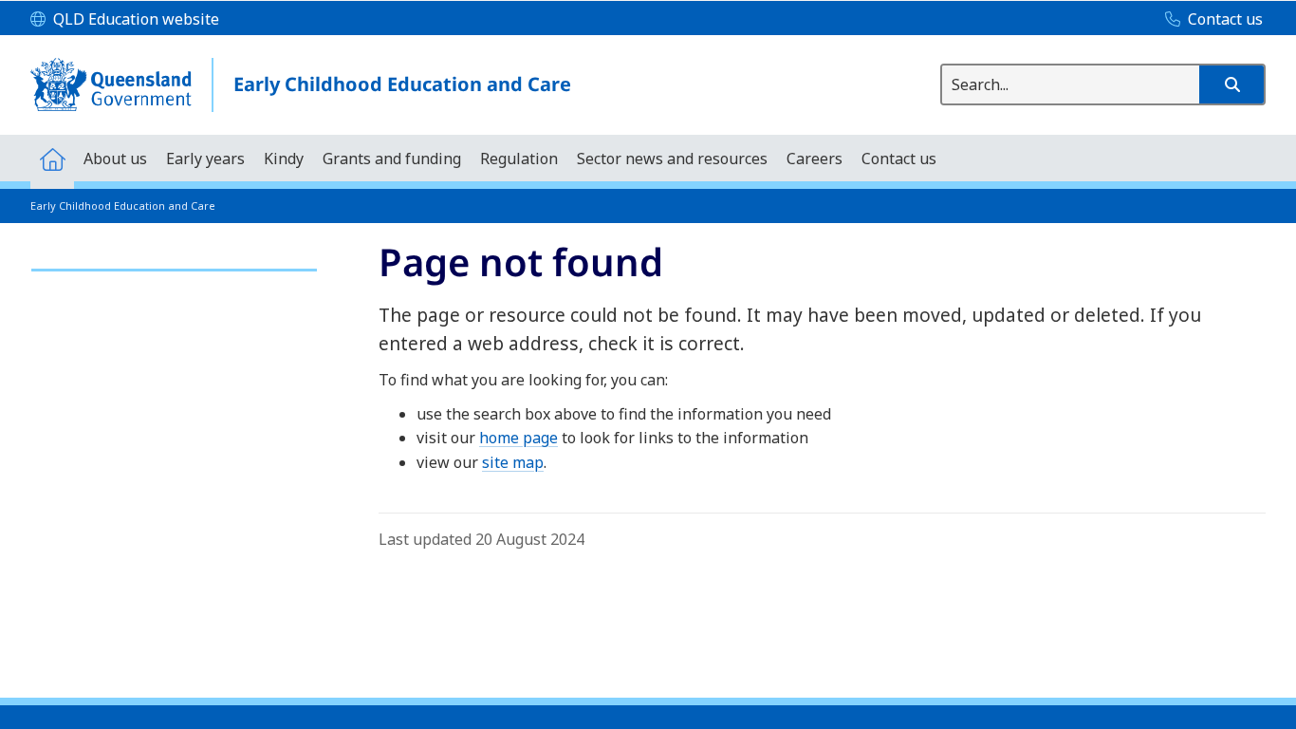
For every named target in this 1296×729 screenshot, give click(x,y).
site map (513, 462)
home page (518, 437)
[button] (1231, 84)
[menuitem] (52, 158)
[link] (174, 261)
